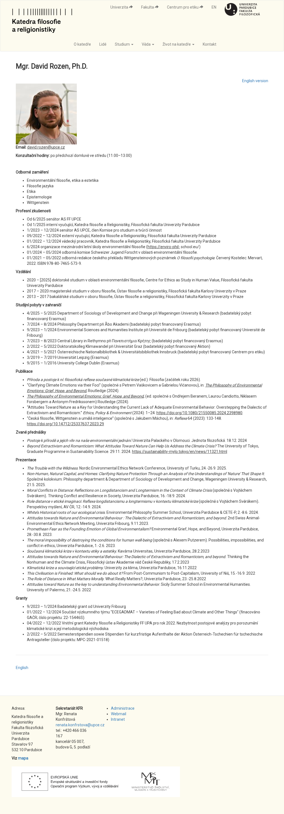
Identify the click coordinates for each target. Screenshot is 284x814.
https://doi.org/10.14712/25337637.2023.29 (65, 424)
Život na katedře (177, 44)
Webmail (118, 714)
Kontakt (209, 44)
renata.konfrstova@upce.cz (80, 725)
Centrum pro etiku (183, 7)
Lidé (102, 44)
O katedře (82, 44)
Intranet (118, 719)
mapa (23, 758)
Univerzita (119, 7)
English (22, 667)
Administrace (123, 708)
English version (255, 81)
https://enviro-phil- (164, 247)
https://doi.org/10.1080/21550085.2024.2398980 (199, 413)
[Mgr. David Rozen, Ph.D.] (142, 114)
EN (214, 7)
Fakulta (148, 7)
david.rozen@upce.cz (46, 147)
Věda (146, 44)
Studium (123, 44)
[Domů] (44, 18)
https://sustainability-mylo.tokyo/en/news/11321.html (179, 451)
